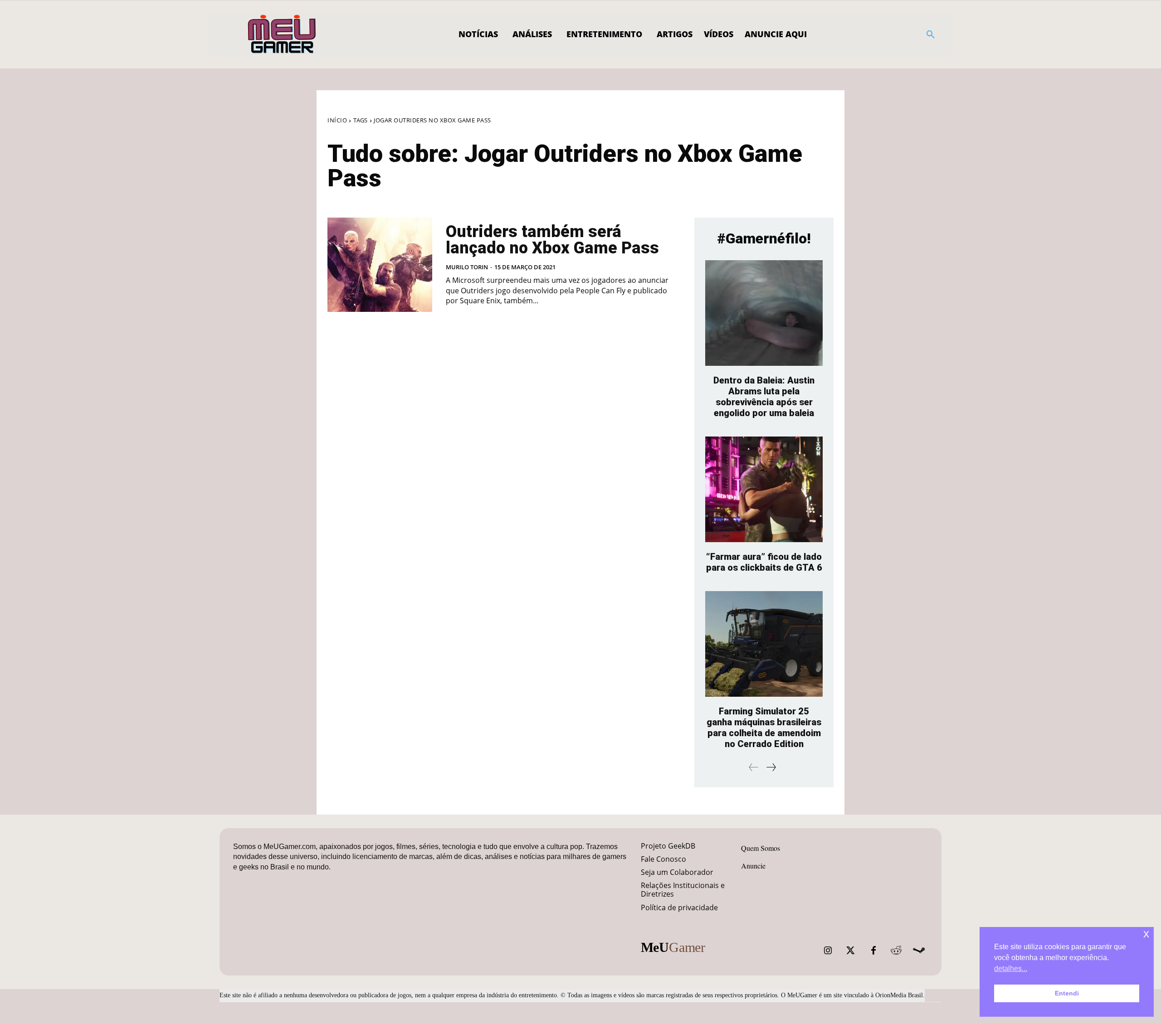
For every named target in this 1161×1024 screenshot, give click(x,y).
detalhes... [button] (1010, 968)
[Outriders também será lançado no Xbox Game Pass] (379, 265)
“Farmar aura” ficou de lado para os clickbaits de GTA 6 (764, 562)
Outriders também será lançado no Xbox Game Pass (552, 239)
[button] (930, 34)
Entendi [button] (1067, 993)
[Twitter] (851, 950)
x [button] (1146, 933)
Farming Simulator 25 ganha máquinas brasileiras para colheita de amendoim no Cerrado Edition (764, 727)
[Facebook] (873, 950)
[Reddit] (896, 950)
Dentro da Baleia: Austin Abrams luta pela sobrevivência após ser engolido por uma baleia (764, 396)
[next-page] (771, 767)
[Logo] (282, 34)
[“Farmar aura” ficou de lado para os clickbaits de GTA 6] (764, 489)
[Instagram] (828, 950)
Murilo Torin (467, 267)
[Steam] (919, 950)
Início (337, 120)
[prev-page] (754, 767)
